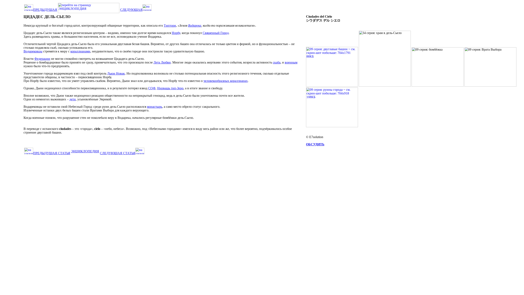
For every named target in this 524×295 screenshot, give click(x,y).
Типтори (170, 25)
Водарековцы (33, 51)
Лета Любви (162, 62)
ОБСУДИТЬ (315, 144)
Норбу (176, 33)
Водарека (194, 25)
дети (72, 99)
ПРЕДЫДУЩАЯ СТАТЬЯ (51, 153)
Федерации (42, 58)
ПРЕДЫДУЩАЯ (45, 9)
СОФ (152, 88)
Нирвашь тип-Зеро (170, 88)
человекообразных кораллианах (225, 81)
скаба (276, 62)
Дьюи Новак (116, 73)
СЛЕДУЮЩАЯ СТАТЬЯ (117, 153)
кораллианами (80, 51)
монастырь (154, 106)
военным (291, 62)
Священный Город (216, 33)
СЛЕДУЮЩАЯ (131, 9)
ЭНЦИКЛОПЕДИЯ (85, 151)
